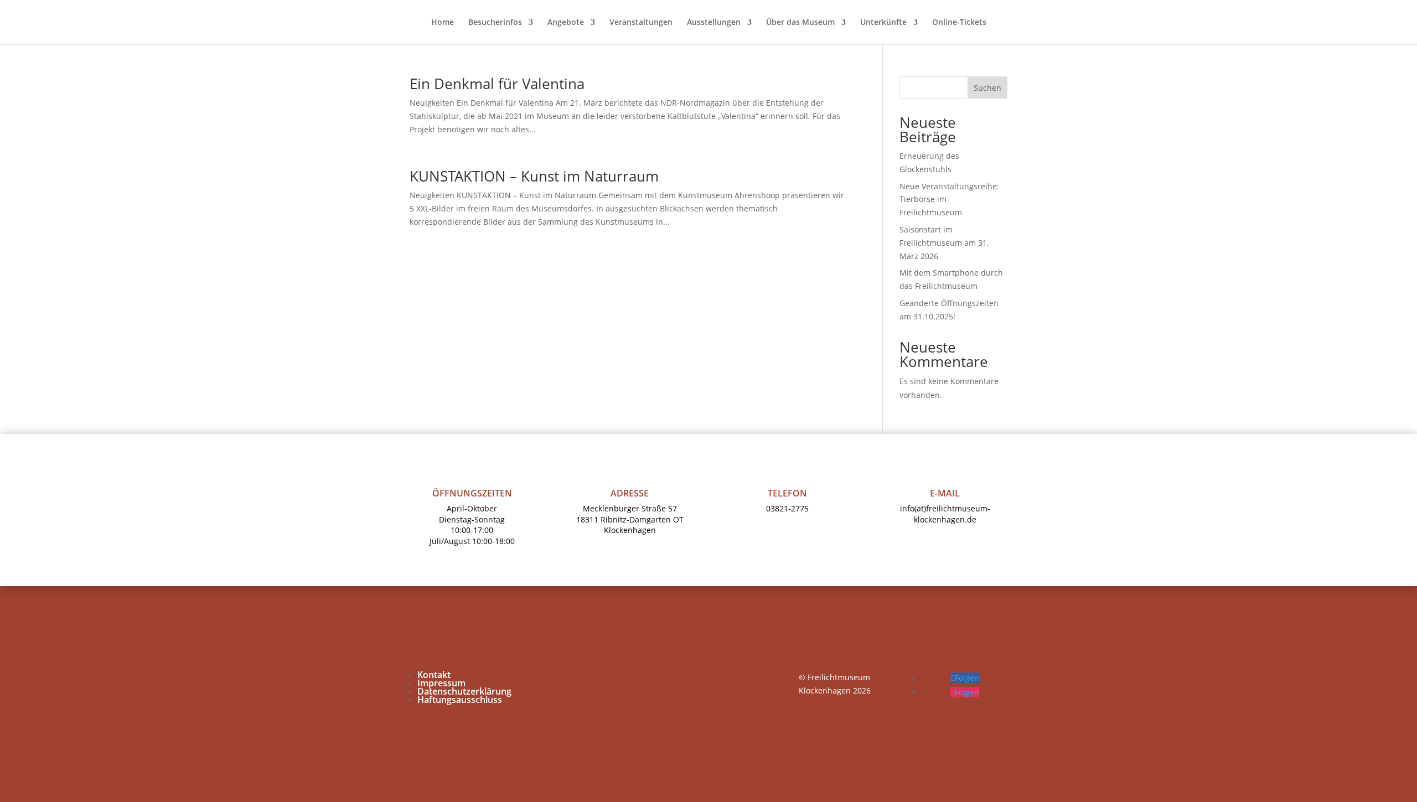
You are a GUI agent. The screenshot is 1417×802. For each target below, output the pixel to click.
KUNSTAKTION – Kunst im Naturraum (534, 176)
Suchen (987, 87)
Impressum (441, 683)
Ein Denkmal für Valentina (497, 84)
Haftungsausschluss (459, 700)
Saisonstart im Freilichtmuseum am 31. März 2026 (944, 242)
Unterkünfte (883, 22)
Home (442, 22)
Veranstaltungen (641, 22)
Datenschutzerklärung (464, 691)
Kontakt (434, 675)
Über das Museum (800, 22)
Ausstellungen (714, 22)
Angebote (565, 22)
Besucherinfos (495, 22)
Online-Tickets (959, 22)
